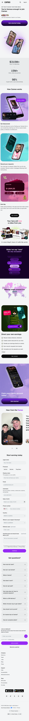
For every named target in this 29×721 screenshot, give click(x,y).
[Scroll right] (16, 448)
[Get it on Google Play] (19, 690)
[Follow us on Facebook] (18, 696)
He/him (5, 469)
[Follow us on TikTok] (10, 696)
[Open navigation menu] (2, 2)
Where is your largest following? (11, 520)
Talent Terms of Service (12, 546)
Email (4, 482)
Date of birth (6, 499)
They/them (18, 469)
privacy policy (11, 639)
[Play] (11, 429)
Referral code (9, 526)
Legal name (6, 460)
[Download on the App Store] (9, 690)
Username (5, 488)
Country (5, 513)
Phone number (6, 506)
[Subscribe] (26, 636)
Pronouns (5, 466)
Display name (6, 473)
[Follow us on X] (14, 696)
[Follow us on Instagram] (6, 696)
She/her (11, 469)
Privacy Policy (22, 546)
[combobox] (6, 508)
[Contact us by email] (22, 696)
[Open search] (20, 2)
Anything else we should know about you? (14, 534)
